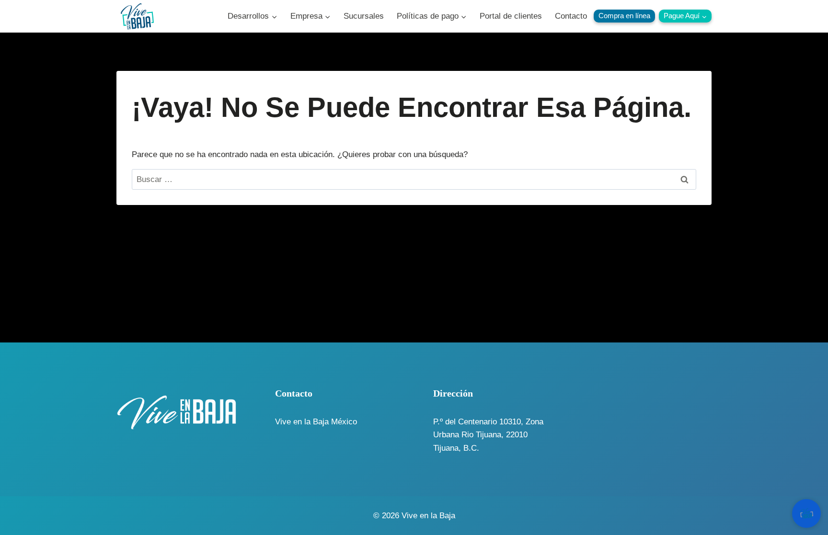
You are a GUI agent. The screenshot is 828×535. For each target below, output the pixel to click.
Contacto (571, 16)
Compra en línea (624, 15)
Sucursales (364, 16)
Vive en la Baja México (316, 421)
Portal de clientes (511, 16)
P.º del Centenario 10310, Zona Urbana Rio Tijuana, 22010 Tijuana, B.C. (488, 434)
